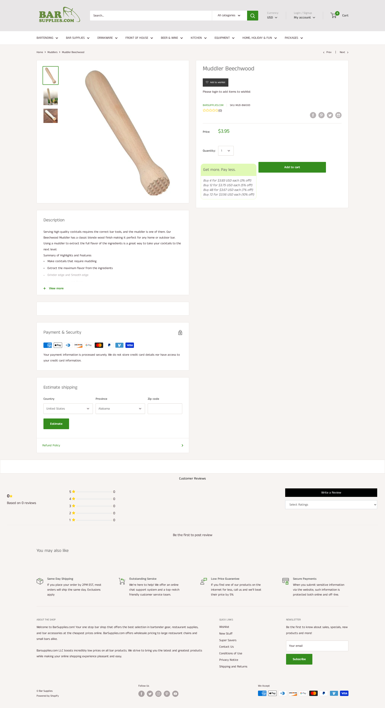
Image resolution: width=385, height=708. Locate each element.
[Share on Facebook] (313, 115)
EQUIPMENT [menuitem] (222, 38)
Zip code (153, 399)
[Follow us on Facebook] (141, 694)
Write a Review (331, 492)
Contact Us (226, 647)
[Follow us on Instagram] (158, 694)
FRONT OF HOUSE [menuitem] (136, 38)
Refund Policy (51, 445)
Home (40, 52)
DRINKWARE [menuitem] (105, 38)
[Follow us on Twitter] (150, 694)
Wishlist (224, 627)
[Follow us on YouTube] (175, 694)
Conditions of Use (230, 653)
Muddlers (52, 52)
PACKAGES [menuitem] (291, 38)
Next (342, 52)
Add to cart (292, 167)
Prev (329, 52)
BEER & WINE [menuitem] (169, 38)
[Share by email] (338, 115)
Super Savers (227, 640)
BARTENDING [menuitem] (45, 38)
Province (101, 399)
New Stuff (226, 633)
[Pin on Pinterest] (321, 115)
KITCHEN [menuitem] (196, 38)
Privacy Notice (228, 660)
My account (303, 17)
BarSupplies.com (213, 105)
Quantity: (209, 151)
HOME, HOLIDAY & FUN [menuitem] (257, 38)
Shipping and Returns (233, 666)
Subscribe (299, 659)
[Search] (252, 15)
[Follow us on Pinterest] (167, 694)
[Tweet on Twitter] (330, 115)
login (215, 92)
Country (48, 399)
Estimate (56, 424)
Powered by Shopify (48, 696)
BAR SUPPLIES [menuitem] (75, 38)
